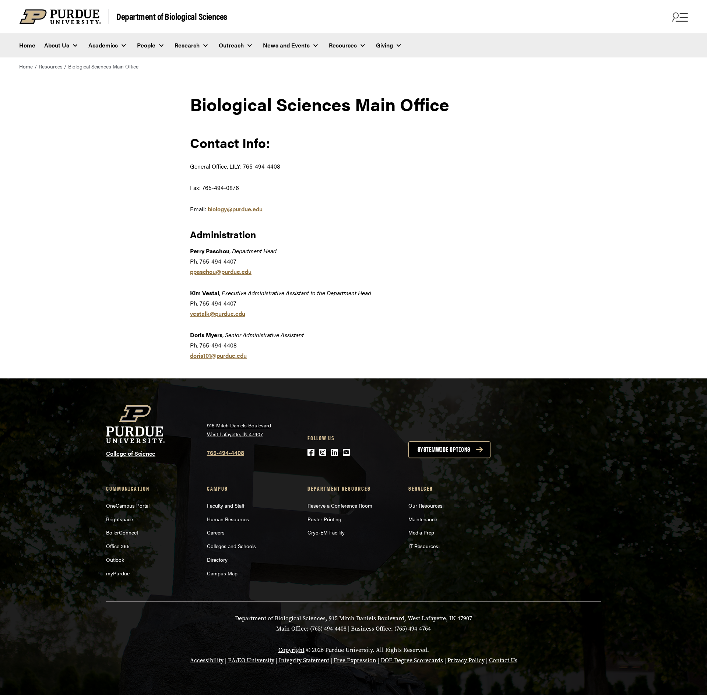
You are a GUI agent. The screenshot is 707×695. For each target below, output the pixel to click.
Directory (217, 559)
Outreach (231, 45)
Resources (343, 45)
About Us (56, 45)
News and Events (286, 45)
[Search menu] (679, 17)
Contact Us (503, 660)
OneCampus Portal (128, 505)
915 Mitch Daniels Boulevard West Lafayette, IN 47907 (239, 429)
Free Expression (355, 660)
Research (187, 45)
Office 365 (118, 546)
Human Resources (228, 519)
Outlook (115, 559)
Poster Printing (324, 519)
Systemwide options (444, 449)
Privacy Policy (466, 660)
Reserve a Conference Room (339, 505)
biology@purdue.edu (235, 209)
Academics (103, 45)
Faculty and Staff (226, 505)
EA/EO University (251, 660)
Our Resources (425, 505)
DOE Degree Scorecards (412, 660)
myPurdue (118, 573)
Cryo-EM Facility (326, 532)
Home (27, 45)
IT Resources (423, 546)
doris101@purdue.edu (218, 355)
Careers (216, 532)
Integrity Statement (304, 660)
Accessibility (207, 660)
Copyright (291, 650)
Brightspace (119, 519)
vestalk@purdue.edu (217, 313)
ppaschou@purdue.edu (221, 271)
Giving (384, 45)
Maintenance (422, 519)
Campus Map (222, 573)
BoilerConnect (122, 532)
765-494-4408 (225, 452)
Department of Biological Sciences (171, 16)
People (146, 45)
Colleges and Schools (231, 546)
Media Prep (421, 532)
